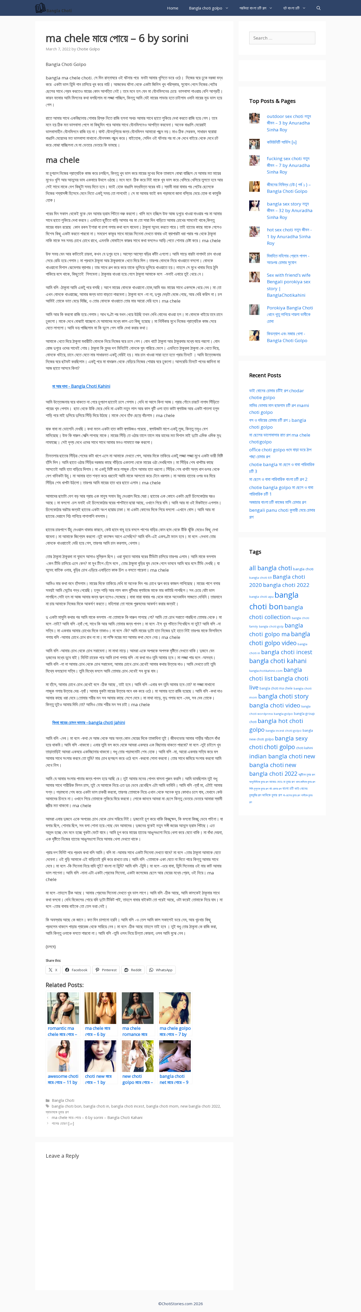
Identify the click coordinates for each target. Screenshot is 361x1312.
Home (172, 8)
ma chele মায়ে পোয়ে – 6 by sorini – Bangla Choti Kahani (97, 1117)
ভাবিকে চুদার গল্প (272, 795)
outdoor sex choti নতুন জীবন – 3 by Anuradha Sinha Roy (289, 123)
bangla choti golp (271, 626)
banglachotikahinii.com (266, 671)
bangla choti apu (261, 596)
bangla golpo (283, 714)
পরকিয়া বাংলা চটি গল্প (252, 8)
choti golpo (279, 747)
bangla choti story (283, 696)
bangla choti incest (127, 1106)
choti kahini (304, 748)
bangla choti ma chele (276, 688)
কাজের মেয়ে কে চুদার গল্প (282, 781)
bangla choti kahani (278, 661)
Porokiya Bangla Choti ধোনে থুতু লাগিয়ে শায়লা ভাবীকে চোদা (290, 314)
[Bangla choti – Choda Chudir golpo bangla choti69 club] (55, 8)
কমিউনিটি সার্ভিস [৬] (282, 142)
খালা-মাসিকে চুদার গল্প (305, 782)
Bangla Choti (63, 1100)
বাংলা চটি (288, 788)
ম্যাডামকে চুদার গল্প (57, 1111)
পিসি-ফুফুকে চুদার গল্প (258, 789)
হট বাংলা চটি (291, 8)
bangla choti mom (162, 1106)
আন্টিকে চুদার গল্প (306, 774)
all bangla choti (270, 568)
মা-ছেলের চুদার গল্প (291, 795)
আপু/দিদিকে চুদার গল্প (258, 782)
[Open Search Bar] (318, 8)
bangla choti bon (66, 1106)
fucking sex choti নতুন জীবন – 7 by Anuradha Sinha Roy (288, 165)
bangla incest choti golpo (284, 730)
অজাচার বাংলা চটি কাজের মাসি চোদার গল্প (277, 502)
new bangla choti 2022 (200, 1106)
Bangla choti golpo (205, 8)
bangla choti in (96, 1106)
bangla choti (303, 569)
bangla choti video (274, 705)
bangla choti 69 (260, 578)
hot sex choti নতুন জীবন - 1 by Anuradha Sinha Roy (289, 236)
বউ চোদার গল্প (275, 789)
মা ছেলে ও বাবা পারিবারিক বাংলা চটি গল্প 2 (278, 479)
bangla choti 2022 (286, 584)
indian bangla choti (276, 756)
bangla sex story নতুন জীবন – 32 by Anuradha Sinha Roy (290, 210)
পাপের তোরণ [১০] (63, 1123)
